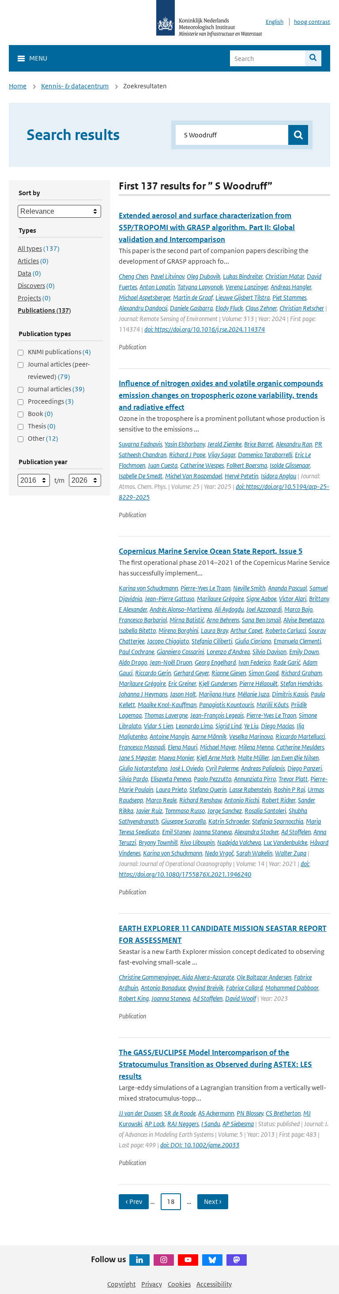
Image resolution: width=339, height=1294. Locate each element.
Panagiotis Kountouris (226, 704)
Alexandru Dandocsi (143, 308)
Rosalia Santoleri (265, 810)
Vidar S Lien (158, 726)
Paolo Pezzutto (212, 779)
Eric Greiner (182, 683)
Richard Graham (301, 673)
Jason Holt (183, 694)
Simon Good (264, 673)
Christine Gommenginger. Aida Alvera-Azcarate (176, 977)
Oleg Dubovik (203, 276)
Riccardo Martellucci (300, 736)
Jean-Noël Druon (171, 662)
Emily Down (304, 651)
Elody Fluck (229, 308)
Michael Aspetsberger (144, 297)
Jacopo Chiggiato (168, 641)
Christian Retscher (301, 308)
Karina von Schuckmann (148, 588)
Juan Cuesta (162, 465)
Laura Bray (214, 630)
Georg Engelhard (215, 662)
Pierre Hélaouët (258, 683)
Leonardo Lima (194, 726)
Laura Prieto (171, 789)
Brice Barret (258, 444)
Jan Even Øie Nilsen (295, 757)
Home (17, 86)
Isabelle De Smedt (140, 476)
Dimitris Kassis (290, 694)
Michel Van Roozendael (193, 476)
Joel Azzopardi (264, 609)
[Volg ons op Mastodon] (237, 1260)
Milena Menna (256, 747)
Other (43, 438)
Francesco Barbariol (143, 620)
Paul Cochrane (136, 651)
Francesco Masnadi (142, 747)
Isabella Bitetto (137, 630)
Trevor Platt (293, 779)
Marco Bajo (298, 609)
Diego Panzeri (304, 768)
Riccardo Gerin (153, 673)
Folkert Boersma (246, 465)
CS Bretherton (283, 1113)
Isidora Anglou (278, 476)
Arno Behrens (223, 620)
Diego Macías (277, 726)
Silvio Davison (269, 651)
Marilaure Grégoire (220, 598)
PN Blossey (250, 1113)
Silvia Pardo (133, 779)
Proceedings (51, 401)
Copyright (121, 1284)
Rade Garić (286, 662)
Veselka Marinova (251, 736)
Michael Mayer (218, 747)
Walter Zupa (290, 853)
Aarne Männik (209, 736)
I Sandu (210, 1124)
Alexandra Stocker (256, 832)
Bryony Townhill (158, 842)
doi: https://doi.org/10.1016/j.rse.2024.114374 (204, 329)
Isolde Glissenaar (290, 465)
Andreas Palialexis (263, 768)
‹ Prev (133, 1201)
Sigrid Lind (228, 726)
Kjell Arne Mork (215, 757)
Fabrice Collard (244, 988)
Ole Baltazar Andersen (264, 977)
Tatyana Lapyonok (200, 287)
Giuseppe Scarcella (183, 821)
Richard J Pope (187, 454)
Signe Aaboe (261, 598)
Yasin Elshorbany (185, 444)
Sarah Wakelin (254, 853)
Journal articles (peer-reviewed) (59, 370)
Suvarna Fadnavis (140, 444)
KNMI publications (59, 352)
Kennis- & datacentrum (75, 86)
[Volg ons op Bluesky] (212, 1260)
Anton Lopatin (157, 287)
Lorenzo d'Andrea (228, 651)
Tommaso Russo (185, 810)
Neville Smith (249, 588)
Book (40, 413)
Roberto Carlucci (285, 630)
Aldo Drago (133, 662)
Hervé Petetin (241, 476)
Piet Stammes (289, 297)
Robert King (134, 998)
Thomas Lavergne (166, 715)
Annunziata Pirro (255, 779)
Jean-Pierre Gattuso (169, 598)
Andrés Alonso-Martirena (181, 609)
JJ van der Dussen (140, 1113)
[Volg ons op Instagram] (164, 1260)
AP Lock (155, 1124)
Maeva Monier (176, 757)
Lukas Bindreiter (243, 276)
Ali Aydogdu (229, 609)
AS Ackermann (216, 1113)
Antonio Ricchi (241, 800)
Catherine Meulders (300, 747)
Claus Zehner (261, 308)
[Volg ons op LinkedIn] (139, 1260)
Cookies (179, 1284)
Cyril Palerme (222, 768)
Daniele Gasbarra (191, 308)
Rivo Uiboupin (197, 842)
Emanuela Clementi (297, 641)
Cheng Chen (133, 276)
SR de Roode (180, 1113)
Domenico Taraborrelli (265, 454)
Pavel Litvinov (167, 276)
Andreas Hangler (291, 287)
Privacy (151, 1284)
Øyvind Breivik (205, 988)
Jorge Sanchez (224, 810)
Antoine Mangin (169, 736)
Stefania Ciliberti (212, 641)
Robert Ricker (278, 800)
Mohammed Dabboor (291, 988)
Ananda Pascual (287, 588)
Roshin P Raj (289, 789)
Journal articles (56, 389)
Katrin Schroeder (228, 821)
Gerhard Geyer (191, 673)
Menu (38, 58)
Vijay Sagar (221, 454)
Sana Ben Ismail (261, 620)
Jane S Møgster (137, 757)
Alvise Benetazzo (303, 620)
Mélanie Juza (253, 694)
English (274, 22)
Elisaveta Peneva (171, 779)
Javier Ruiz (149, 810)
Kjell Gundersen (218, 683)
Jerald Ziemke (224, 444)
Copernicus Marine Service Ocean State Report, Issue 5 (210, 551)
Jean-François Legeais (217, 715)
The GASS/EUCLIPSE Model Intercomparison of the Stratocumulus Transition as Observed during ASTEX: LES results (215, 1064)
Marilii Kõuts (272, 704)
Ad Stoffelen (296, 832)
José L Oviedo (186, 768)
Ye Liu (251, 726)
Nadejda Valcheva (239, 842)
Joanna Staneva (212, 832)
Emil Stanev (176, 832)
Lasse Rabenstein (250, 789)
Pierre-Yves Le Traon (205, 588)
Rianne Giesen (228, 673)
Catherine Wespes (202, 465)
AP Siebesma (238, 1124)
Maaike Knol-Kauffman (167, 704)
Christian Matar (284, 276)
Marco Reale (161, 800)
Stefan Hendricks (301, 683)
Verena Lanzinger (247, 287)
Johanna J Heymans (143, 694)
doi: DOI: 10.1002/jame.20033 (199, 1145)
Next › (213, 1201)
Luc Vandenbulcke (285, 842)
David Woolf (240, 998)
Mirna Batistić (187, 620)
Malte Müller (253, 757)
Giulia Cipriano (253, 641)
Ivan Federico (254, 662)
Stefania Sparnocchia (277, 821)
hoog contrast (312, 22)
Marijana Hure (217, 694)
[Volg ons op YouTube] (188, 1260)
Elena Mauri (182, 747)
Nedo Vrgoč (219, 853)
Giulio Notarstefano (143, 768)
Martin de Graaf (193, 297)
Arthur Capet (246, 630)
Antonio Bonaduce (163, 988)
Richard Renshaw (200, 800)
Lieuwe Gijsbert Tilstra (242, 297)
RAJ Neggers (183, 1124)
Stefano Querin (207, 789)
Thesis (42, 426)
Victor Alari (292, 598)
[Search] (313, 58)
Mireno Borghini (178, 630)
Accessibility (214, 1284)
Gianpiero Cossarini (180, 651)
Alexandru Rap (294, 444)
